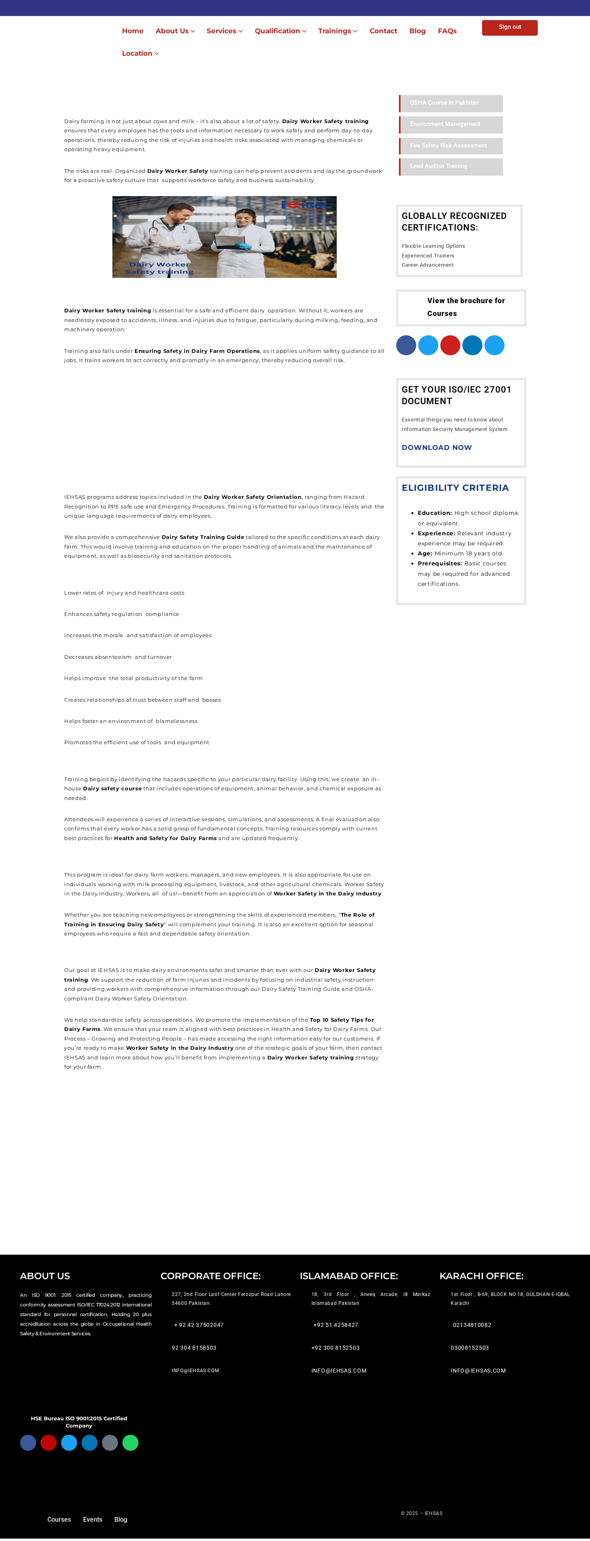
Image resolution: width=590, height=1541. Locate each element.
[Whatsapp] (130, 1443)
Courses (59, 1519)
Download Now (437, 447)
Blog (120, 1519)
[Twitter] (69, 1443)
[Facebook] (28, 1443)
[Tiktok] (110, 1443)
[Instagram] (49, 1443)
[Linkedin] (89, 1443)
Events (92, 1519)
